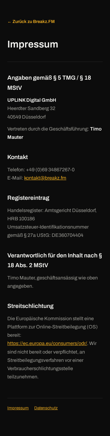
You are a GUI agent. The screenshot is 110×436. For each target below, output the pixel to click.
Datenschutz (46, 408)
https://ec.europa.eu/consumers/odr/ (47, 343)
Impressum (18, 408)
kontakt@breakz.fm (45, 177)
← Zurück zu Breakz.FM (31, 21)
